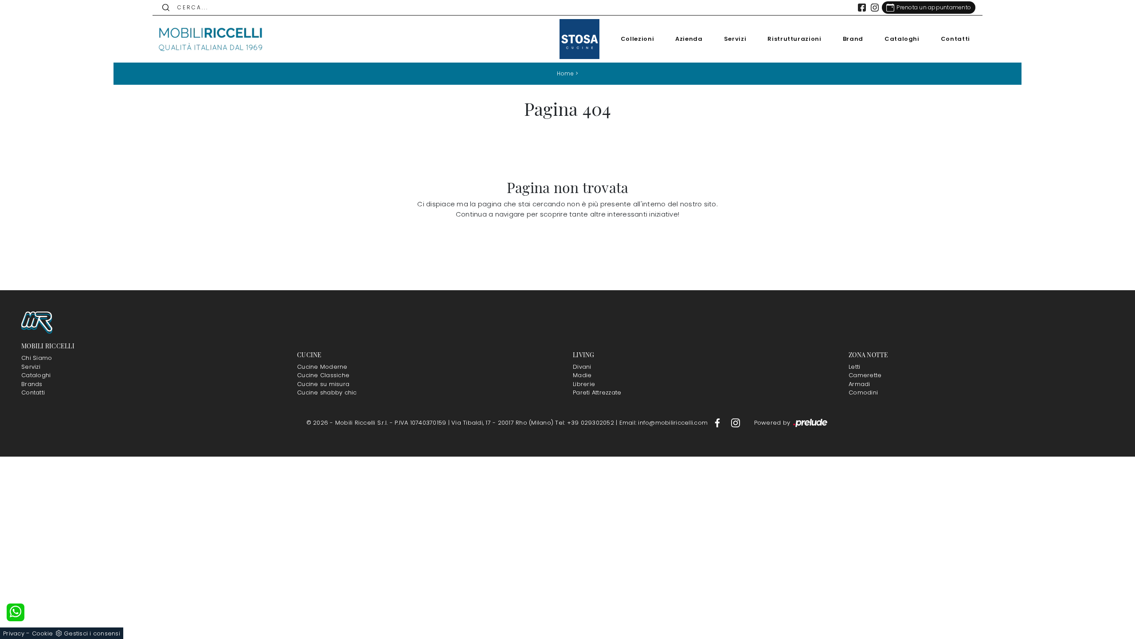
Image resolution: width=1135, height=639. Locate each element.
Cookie (42, 633)
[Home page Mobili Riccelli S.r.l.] (211, 39)
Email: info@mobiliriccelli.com (664, 422)
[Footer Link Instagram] (735, 422)
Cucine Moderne (322, 367)
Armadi (859, 384)
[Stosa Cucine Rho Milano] (579, 39)
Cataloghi (902, 39)
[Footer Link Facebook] (718, 422)
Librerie (584, 384)
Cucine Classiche (323, 375)
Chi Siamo (36, 358)
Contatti (955, 39)
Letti (854, 367)
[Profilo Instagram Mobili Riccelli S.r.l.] (875, 7)
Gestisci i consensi (92, 633)
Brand (853, 39)
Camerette (865, 375)
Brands (32, 384)
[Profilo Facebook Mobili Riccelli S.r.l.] (862, 7)
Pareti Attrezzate (597, 392)
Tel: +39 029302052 (585, 422)
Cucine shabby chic (327, 392)
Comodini (863, 392)
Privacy (13, 633)
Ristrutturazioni (794, 39)
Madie (582, 375)
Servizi (735, 39)
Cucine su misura (323, 384)
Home (565, 73)
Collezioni (637, 39)
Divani (582, 367)
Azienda (689, 39)
